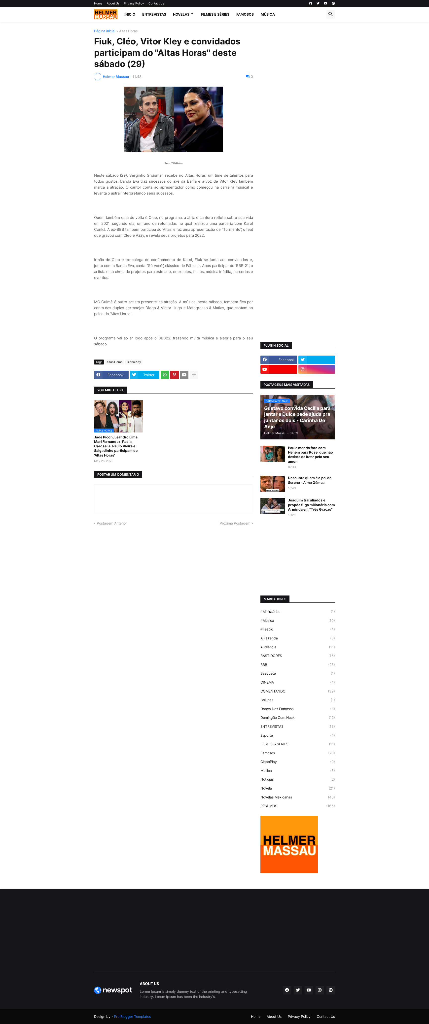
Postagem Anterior (112, 523)
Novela (297, 788)
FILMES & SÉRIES (297, 744)
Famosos (297, 753)
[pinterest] (333, 3)
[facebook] (310, 3)
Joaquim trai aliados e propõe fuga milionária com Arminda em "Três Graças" (311, 504)
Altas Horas (128, 31)
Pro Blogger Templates (132, 1016)
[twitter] (318, 3)
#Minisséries (297, 611)
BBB (297, 664)
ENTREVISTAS (154, 14)
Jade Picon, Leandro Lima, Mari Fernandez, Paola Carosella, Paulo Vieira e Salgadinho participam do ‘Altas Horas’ (116, 446)
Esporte (297, 735)
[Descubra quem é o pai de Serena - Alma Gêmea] (272, 484)
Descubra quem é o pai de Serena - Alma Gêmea (309, 480)
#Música (297, 620)
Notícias (297, 779)
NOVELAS (181, 14)
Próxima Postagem (235, 523)
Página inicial (104, 31)
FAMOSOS (245, 14)
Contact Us (156, 3)
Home (98, 3)
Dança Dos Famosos (297, 709)
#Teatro (297, 629)
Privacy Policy (134, 3)
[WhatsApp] (165, 375)
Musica (297, 770)
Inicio (129, 14)
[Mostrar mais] (194, 375)
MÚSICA (268, 14)
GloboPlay (134, 362)
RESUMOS (297, 806)
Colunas (297, 700)
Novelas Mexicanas (297, 797)
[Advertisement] (297, 103)
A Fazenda (297, 638)
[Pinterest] (174, 375)
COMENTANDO (297, 691)
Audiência (297, 647)
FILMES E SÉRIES (215, 14)
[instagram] (316, 369)
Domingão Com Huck (297, 717)
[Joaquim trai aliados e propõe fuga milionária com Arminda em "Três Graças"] (272, 506)
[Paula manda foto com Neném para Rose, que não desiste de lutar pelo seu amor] (272, 454)
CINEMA (297, 682)
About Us (113, 3)
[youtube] (325, 3)
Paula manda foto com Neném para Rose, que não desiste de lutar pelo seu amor (310, 454)
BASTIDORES (297, 656)
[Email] (184, 375)
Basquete (297, 673)
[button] (330, 14)
